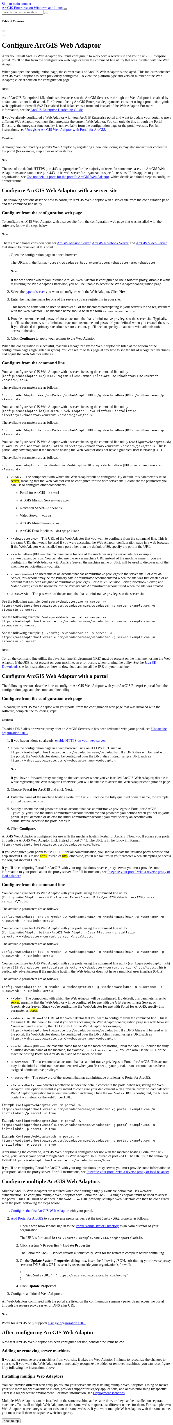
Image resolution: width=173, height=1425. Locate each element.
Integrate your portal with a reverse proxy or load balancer (127, 1172)
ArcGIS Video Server (151, 243)
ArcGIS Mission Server (73, 243)
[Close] (3, 31)
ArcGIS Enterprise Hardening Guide (56, 110)
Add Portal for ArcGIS (27, 1218)
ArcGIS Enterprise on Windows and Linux (33, 8)
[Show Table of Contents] (3, 35)
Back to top (11, 1421)
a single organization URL (67, 1323)
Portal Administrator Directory (97, 1226)
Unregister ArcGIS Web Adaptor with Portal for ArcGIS (65, 129)
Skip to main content (16, 4)
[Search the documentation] (46, 13)
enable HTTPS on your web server (80, 740)
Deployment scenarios (109, 1393)
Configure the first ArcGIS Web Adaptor (39, 1211)
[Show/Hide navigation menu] (65, 9)
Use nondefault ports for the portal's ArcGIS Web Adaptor (68, 177)
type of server (35, 292)
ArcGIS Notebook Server (110, 243)
